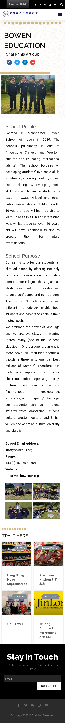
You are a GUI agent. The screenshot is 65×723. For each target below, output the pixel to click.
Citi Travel (15, 624)
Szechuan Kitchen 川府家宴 (48, 580)
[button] (60, 14)
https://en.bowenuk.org (22, 476)
